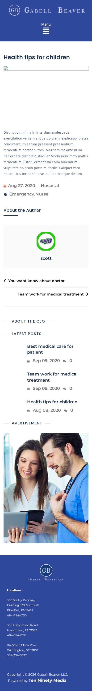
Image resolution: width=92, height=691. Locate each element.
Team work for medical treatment (51, 294)
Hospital (50, 185)
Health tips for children (52, 401)
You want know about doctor (36, 281)
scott (46, 258)
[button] (46, 30)
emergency (21, 194)
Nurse (41, 194)
